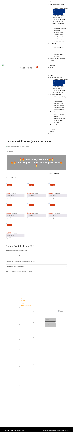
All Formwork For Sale (59, 47)
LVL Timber (56, 56)
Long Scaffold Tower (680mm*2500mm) (58, 16)
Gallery (52, 60)
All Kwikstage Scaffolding (60, 28)
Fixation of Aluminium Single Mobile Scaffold (37, 316)
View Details (10, 195)
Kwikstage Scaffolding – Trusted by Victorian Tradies (24, 329)
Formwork (53, 43)
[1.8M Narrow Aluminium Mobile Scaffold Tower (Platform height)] (15, 185)
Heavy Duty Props (58, 54)
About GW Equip (10, 302)
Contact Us (10, 305)
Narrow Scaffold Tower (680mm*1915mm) (59, 12)
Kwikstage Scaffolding (57, 23)
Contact (52, 65)
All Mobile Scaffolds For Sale (61, 8)
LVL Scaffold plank (58, 32)
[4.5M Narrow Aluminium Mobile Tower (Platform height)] (15, 205)
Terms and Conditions (10, 308)
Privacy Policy (9, 312)
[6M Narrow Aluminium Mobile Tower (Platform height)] (15, 225)
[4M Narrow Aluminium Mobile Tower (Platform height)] (36, 205)
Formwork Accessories (59, 52)
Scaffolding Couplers (59, 39)
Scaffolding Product (58, 34)
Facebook (65, 298)
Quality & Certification (10, 321)
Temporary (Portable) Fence (58, 58)
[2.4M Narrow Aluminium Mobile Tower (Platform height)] (36, 185)
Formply (56, 50)
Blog (51, 67)
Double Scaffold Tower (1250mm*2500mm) (59, 20)
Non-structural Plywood (59, 41)
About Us (53, 63)
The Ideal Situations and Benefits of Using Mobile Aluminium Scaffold (38, 329)
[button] (37, 69)
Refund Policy (9, 317)
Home (52, 2)
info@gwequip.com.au (52, 309)
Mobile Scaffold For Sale (57, 4)
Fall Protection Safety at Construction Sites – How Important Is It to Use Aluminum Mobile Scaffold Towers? (38, 348)
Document (10, 324)
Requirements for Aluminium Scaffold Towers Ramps (38, 304)
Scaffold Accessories (59, 36)
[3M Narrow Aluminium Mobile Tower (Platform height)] (58, 185)
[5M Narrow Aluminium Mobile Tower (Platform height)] (58, 205)
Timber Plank (57, 30)
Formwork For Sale (24, 336)
